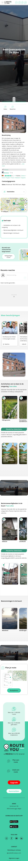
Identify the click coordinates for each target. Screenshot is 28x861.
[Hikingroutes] (9, 407)
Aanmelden (14, 791)
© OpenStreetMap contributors (21, 211)
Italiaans (17, 178)
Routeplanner (14, 690)
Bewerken (13, 109)
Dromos (6, 169)
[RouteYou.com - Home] (7, 2)
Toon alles (13, 386)
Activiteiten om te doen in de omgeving (11, 226)
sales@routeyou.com (14, 853)
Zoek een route (15, 771)
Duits (3, 178)
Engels (8, 178)
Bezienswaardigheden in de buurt (13, 230)
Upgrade (14, 782)
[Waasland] (9, 618)
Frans (12, 178)
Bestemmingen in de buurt (11, 233)
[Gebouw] (9, 528)
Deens (23, 176)
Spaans (23, 178)
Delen (5, 109)
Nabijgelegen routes (8, 256)
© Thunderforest (12, 211)
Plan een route (16, 761)
